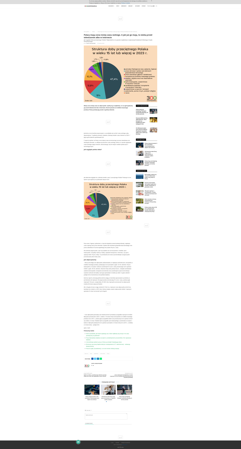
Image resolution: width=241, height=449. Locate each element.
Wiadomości (111, 6)
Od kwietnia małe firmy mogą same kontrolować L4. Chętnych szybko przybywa (108, 398)
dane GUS (86, 353)
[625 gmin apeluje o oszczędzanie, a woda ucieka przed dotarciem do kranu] (139, 192)
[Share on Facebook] (92, 359)
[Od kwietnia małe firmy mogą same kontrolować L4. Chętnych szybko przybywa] (108, 390)
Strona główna (86, 31)
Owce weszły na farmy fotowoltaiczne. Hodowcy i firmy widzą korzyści (150, 201)
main (91, 353)
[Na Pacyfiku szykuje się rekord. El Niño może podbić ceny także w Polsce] (139, 176)
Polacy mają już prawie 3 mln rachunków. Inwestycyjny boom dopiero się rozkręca (92, 398)
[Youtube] (153, 6)
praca (108, 353)
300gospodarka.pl (124, 444)
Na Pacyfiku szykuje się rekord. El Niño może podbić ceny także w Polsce (150, 176)
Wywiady (144, 6)
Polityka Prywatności (125, 442)
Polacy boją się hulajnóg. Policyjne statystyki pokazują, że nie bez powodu (124, 398)
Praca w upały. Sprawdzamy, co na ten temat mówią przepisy (102, 348)
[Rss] (154, 6)
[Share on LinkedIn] (98, 359)
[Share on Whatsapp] (101, 359)
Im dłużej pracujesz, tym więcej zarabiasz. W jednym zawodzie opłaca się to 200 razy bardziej (141, 131)
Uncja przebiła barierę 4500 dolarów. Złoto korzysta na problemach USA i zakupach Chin (141, 121)
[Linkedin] (151, 6)
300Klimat (130, 6)
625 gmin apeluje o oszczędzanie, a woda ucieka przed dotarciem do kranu (151, 193)
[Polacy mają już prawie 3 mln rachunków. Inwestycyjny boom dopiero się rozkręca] (91, 390)
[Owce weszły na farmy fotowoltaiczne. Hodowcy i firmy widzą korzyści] (139, 200)
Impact (117, 6)
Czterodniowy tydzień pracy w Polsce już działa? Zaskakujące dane (104, 342)
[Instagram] (150, 6)
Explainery (137, 6)
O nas (112, 442)
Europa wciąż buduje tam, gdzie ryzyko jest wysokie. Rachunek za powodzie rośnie (150, 185)
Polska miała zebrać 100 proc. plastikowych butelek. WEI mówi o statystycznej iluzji (151, 209)
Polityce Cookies (125, 3)
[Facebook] (147, 6)
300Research (123, 6)
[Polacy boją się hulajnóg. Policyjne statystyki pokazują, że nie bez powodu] (124, 390)
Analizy (93, 31)
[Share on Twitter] (95, 359)
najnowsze (96, 353)
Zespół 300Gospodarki (90, 43)
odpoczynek (102, 353)
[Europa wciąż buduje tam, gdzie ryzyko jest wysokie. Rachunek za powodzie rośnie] (139, 184)
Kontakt (117, 442)
